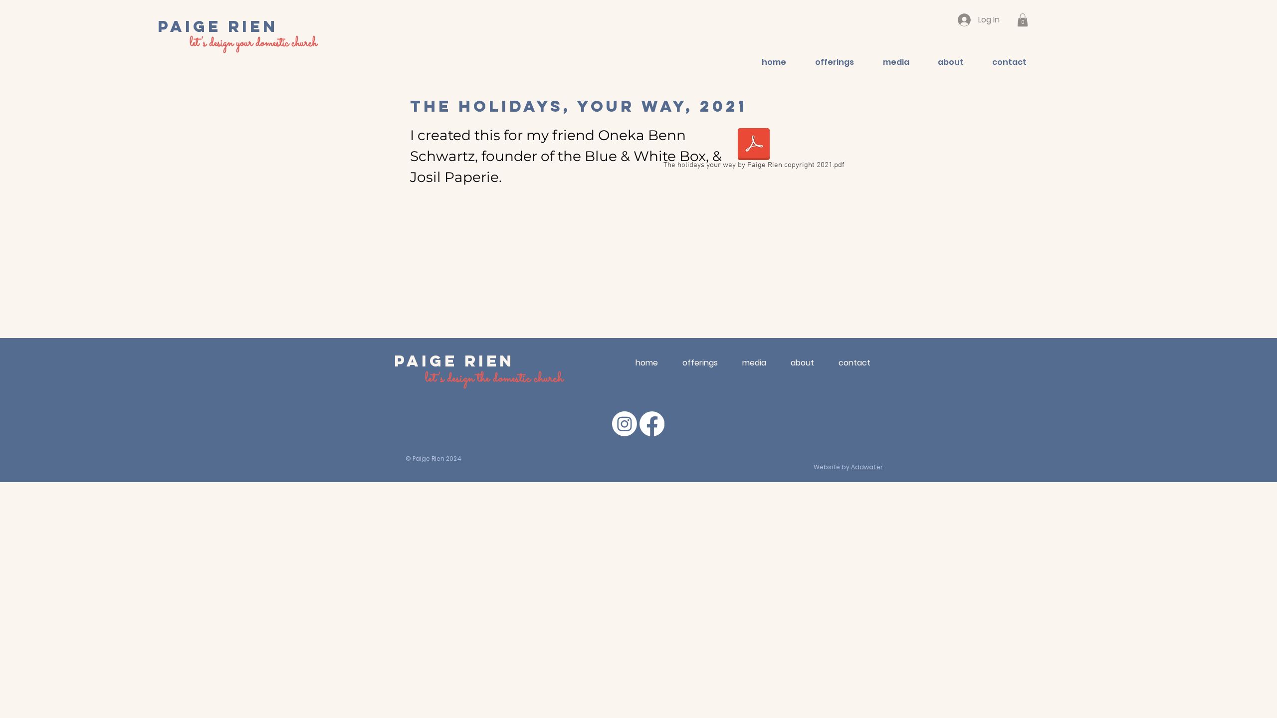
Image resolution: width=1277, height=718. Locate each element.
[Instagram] (624, 423)
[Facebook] (651, 423)
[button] (1022, 19)
